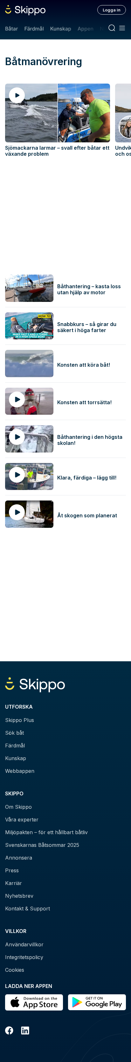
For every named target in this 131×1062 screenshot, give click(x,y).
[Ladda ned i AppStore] (34, 1002)
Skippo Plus (19, 720)
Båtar (11, 28)
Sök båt (14, 733)
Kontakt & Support (27, 908)
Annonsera (18, 857)
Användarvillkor (24, 944)
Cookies (14, 970)
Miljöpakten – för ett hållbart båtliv (46, 832)
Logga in (112, 9)
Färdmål (34, 28)
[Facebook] (9, 1031)
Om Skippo (18, 807)
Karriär (13, 883)
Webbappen (19, 771)
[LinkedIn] (25, 1031)
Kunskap (60, 28)
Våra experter (21, 819)
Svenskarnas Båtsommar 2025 (42, 845)
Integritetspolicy (24, 957)
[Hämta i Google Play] (97, 1002)
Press (12, 870)
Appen (85, 28)
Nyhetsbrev (19, 896)
